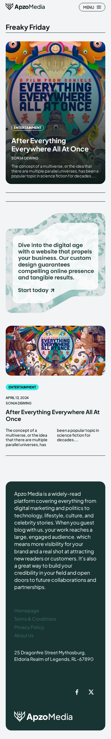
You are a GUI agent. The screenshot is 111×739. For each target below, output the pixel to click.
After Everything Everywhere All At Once (50, 144)
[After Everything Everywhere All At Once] (55, 112)
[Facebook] (77, 692)
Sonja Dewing (24, 158)
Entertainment (27, 127)
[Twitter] (91, 692)
